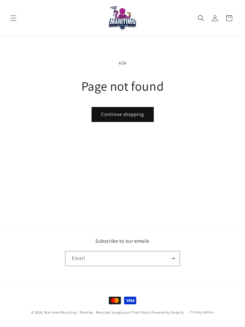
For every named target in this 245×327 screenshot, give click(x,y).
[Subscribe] (173, 258)
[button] (13, 18)
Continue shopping (122, 114)
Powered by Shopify (167, 312)
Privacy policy (202, 312)
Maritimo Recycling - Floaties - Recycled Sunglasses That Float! (97, 312)
